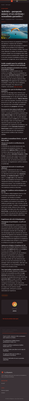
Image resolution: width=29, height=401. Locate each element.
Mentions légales (5, 390)
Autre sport (8, 4)
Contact (3, 392)
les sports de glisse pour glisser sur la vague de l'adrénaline (14, 350)
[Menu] (17, 1)
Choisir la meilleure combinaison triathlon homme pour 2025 (13, 345)
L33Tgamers (8, 372)
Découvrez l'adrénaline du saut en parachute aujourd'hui (13, 359)
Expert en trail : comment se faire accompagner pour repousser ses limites (14, 336)
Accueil (2, 4)
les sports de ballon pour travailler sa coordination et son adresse (12, 354)
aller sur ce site (18, 86)
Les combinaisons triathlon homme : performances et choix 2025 (11, 341)
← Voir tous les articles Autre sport (9, 318)
